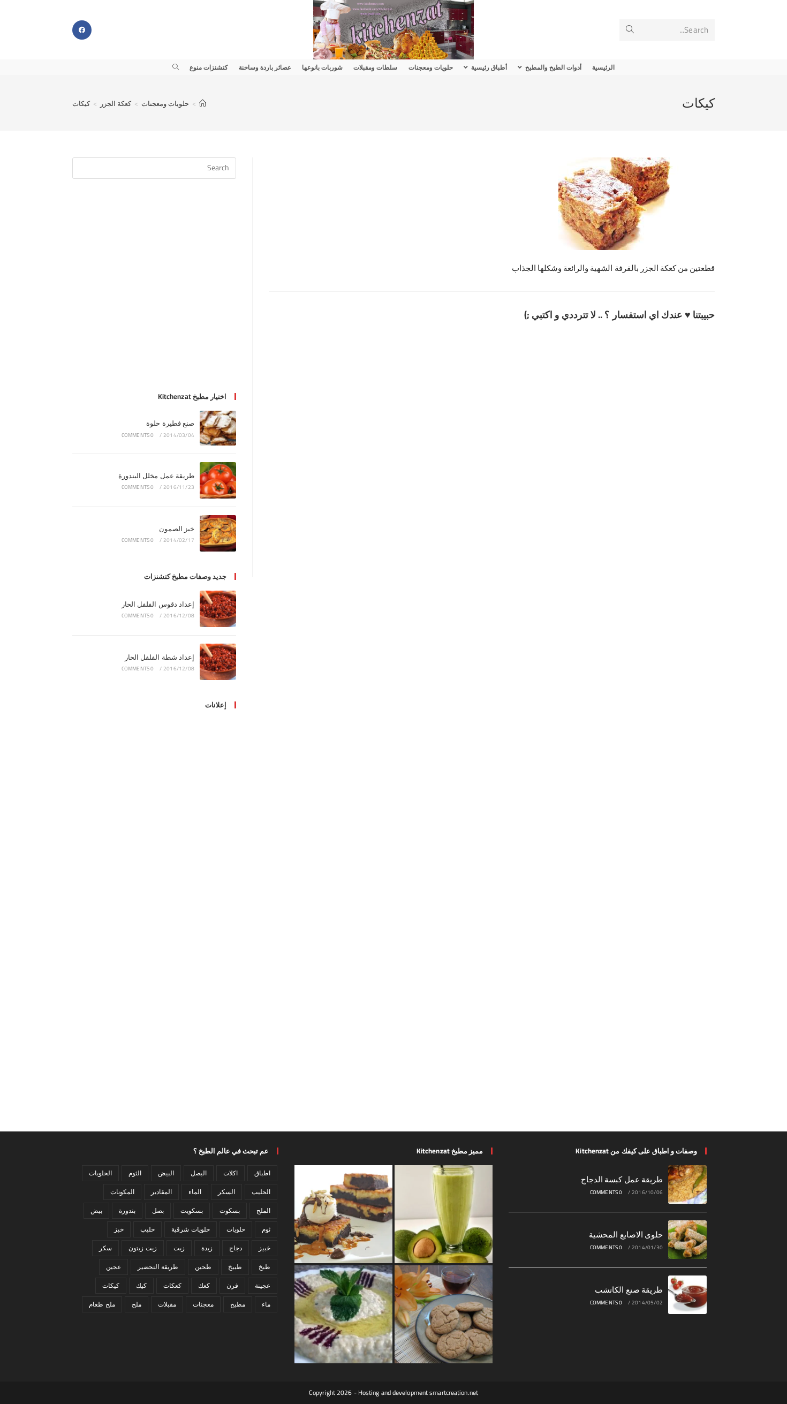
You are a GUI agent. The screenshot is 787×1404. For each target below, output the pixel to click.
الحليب (261, 1192)
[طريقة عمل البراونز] (343, 1214)
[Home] (202, 103)
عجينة (262, 1285)
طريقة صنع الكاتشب (629, 1289)
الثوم (134, 1173)
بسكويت (191, 1210)
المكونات (122, 1192)
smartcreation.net (453, 1392)
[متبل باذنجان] (343, 1314)
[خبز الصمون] (218, 533)
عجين (113, 1266)
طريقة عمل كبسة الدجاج (622, 1179)
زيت (179, 1248)
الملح (263, 1210)
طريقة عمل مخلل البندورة (156, 475)
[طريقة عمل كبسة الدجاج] (687, 1184)
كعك (204, 1285)
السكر (226, 1192)
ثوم (266, 1229)
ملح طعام (102, 1304)
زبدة (207, 1248)
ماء (266, 1304)
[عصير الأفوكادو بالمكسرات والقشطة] (444, 1214)
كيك (141, 1285)
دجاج (235, 1248)
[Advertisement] (154, 292)
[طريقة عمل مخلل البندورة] (218, 480)
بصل (158, 1210)
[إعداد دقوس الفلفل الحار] (218, 609)
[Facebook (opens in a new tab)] (82, 30)
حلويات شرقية (190, 1229)
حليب (147, 1229)
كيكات (81, 103)
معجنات (203, 1304)
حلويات (235, 1229)
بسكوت (230, 1210)
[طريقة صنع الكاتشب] (687, 1294)
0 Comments (138, 435)
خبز (119, 1229)
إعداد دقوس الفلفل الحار (158, 604)
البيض (166, 1173)
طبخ (264, 1266)
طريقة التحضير (158, 1266)
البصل (199, 1173)
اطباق (262, 1173)
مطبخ (237, 1304)
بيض (96, 1210)
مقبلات (167, 1304)
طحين (203, 1266)
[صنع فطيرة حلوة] (218, 428)
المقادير (161, 1192)
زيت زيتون (142, 1248)
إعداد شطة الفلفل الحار (159, 657)
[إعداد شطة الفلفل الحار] (218, 662)
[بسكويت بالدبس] (444, 1314)
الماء (194, 1192)
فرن (232, 1285)
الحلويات (100, 1173)
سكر (105, 1248)
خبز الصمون (176, 528)
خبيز (264, 1248)
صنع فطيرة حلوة (170, 423)
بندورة (127, 1210)
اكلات (230, 1173)
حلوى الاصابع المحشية (626, 1234)
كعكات (172, 1285)
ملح (136, 1304)
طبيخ (235, 1266)
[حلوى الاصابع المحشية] (687, 1239)
